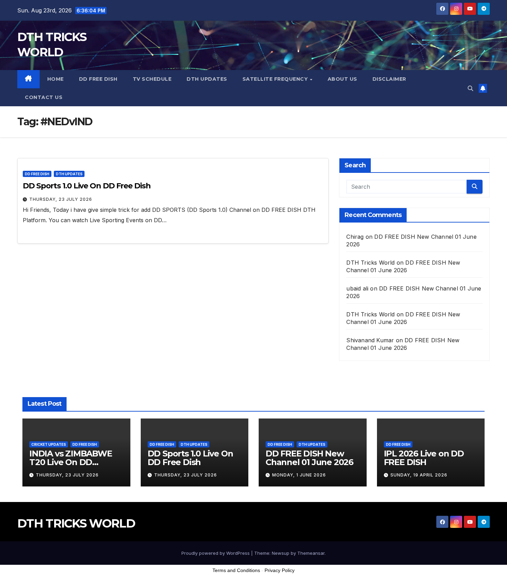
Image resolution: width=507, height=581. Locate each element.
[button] (470, 88)
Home (55, 79)
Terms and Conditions (236, 570)
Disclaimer (389, 79)
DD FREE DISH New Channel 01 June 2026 (309, 458)
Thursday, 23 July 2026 (60, 199)
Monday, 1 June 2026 (299, 474)
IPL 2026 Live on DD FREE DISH (424, 458)
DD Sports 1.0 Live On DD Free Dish (87, 185)
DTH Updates (207, 79)
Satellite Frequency (275, 79)
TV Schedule (152, 79)
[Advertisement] (253, 563)
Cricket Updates (48, 444)
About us (342, 79)
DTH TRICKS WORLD (76, 523)
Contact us (43, 97)
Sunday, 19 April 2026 (418, 474)
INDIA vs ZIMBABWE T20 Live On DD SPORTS (70, 462)
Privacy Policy (280, 570)
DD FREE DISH (98, 79)
